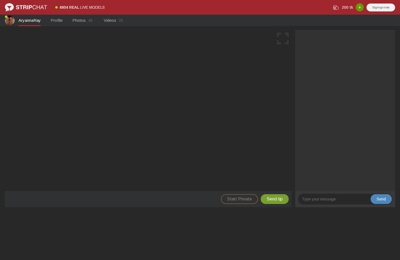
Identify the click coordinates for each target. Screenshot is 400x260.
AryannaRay (30, 20)
